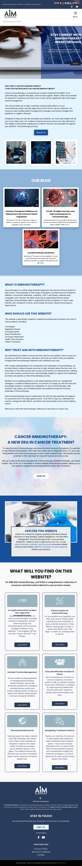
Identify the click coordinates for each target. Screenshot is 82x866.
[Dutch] (58, 3)
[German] (63, 3)
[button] (75, 13)
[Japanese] (68, 3)
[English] (55, 3)
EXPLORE (75, 63)
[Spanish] (73, 3)
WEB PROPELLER (61, 863)
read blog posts (44, 544)
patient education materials (26, 544)
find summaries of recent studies (51, 547)
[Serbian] (71, 3)
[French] (60, 3)
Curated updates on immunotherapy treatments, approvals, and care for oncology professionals (64, 51)
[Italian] (65, 3)
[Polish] (76, 3)
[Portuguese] (78, 3)
